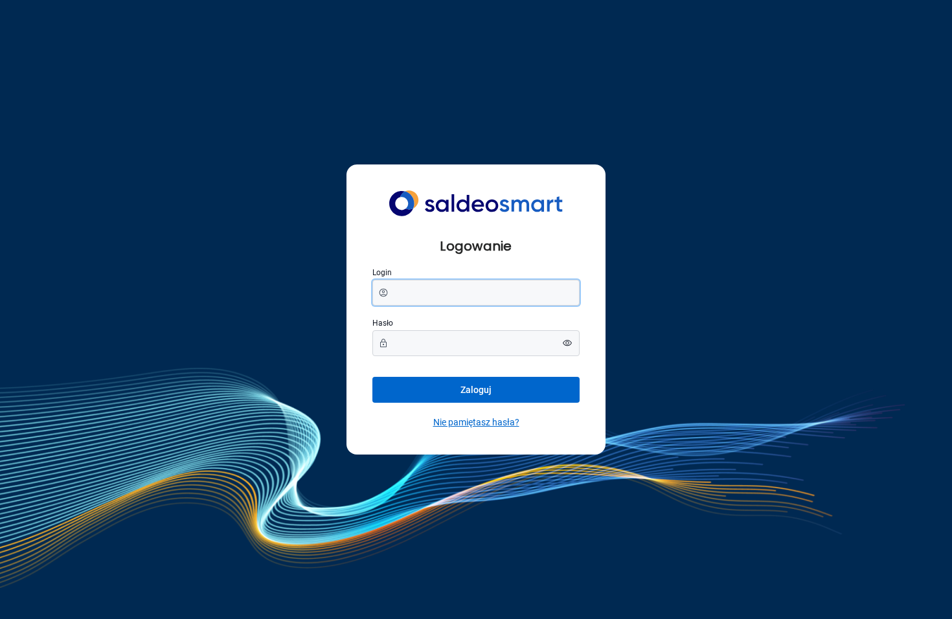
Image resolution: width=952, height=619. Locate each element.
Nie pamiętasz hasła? (476, 422)
